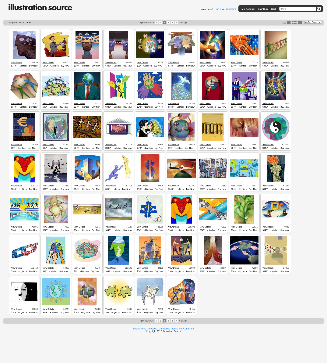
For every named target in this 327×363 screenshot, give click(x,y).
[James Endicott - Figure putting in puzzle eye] (24, 58)
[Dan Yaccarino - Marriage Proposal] (118, 182)
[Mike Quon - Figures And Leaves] (118, 100)
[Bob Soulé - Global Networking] (87, 262)
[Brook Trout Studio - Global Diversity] (56, 141)
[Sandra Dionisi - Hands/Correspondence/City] (244, 54)
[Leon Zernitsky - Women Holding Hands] (87, 137)
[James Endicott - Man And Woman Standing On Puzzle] (55, 182)
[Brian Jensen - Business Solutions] (181, 58)
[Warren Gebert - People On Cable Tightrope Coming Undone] (118, 220)
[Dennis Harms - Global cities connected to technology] (150, 58)
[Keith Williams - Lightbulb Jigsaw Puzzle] (150, 305)
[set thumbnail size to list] (300, 23)
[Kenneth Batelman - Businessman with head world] (87, 100)
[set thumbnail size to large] (294, 23)
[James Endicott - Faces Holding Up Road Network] (87, 58)
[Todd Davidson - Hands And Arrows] (244, 136)
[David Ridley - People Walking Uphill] (276, 58)
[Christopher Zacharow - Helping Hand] (118, 264)
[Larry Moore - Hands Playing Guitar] (212, 58)
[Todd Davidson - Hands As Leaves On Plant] (244, 223)
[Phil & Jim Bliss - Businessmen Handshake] (181, 264)
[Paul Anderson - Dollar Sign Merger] (150, 182)
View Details (16, 62)
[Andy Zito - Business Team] (275, 100)
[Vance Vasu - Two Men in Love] (24, 182)
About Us (152, 328)
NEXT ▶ (182, 22)
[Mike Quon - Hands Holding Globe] (56, 264)
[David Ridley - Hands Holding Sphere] (56, 223)
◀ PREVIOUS (147, 22)
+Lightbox (22, 66)
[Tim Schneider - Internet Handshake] (213, 178)
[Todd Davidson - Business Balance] (181, 177)
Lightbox (263, 9)
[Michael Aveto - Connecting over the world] (24, 220)
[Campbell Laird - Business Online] (244, 177)
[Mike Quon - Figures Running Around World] (56, 304)
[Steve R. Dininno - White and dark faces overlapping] (24, 301)
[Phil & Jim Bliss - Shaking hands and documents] (87, 182)
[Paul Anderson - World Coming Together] (87, 305)
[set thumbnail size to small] (284, 23)
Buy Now (33, 66)
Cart (273, 9)
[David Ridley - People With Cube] (24, 99)
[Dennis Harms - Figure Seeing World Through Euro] (276, 264)
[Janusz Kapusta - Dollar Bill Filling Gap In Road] (212, 141)
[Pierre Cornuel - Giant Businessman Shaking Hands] (56, 57)
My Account (248, 9)
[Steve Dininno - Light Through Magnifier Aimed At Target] (87, 214)
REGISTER (231, 9)
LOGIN (218, 9)
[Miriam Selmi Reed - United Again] (24, 260)
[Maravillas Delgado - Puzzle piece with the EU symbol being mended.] (150, 223)
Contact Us (164, 328)
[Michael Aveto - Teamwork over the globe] (244, 100)
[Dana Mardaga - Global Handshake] (213, 220)
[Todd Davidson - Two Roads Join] (213, 264)
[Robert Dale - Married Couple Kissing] (150, 137)
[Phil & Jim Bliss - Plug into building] (181, 304)
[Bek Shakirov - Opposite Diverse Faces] (276, 141)
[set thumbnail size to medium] (289, 23)
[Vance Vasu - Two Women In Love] (181, 223)
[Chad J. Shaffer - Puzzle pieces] (118, 305)
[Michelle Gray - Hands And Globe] (150, 100)
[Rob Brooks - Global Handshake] (244, 264)
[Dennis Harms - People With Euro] (24, 141)
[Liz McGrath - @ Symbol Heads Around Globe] (181, 141)
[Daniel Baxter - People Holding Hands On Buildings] (56, 96)
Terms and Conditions (183, 328)
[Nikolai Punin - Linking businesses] (150, 264)
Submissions (139, 328)
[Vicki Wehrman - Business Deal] (118, 136)
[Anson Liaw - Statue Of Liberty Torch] (275, 182)
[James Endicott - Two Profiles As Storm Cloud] (118, 58)
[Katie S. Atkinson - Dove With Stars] (181, 100)
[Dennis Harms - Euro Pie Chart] (213, 100)
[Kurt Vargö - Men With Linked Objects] (276, 217)
